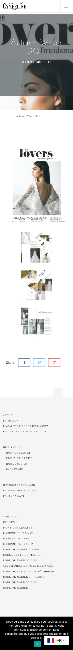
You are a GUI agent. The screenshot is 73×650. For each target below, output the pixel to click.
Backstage (14, 469)
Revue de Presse (19, 458)
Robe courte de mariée (22, 554)
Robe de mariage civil (20, 560)
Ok (37, 644)
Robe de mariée (15, 587)
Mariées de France (18, 543)
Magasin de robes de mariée (25, 426)
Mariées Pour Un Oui (19, 533)
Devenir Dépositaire (19, 490)
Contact (10, 516)
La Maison (11, 420)
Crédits (9, 521)
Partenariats (14, 495)
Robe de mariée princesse (24, 576)
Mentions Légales (17, 527)
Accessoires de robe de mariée (28, 565)
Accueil (9, 415)
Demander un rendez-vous (24, 431)
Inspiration (12, 447)
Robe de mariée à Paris (21, 549)
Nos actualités (18, 452)
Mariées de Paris (16, 538)
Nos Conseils (16, 463)
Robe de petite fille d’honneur (29, 571)
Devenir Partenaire (19, 484)
